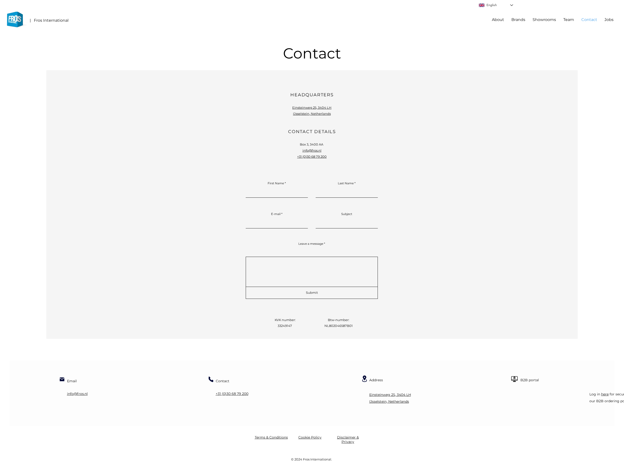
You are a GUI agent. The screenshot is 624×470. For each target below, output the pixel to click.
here (605, 394)
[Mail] (62, 379)
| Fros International (49, 20)
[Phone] (211, 379)
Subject (346, 214)
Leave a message (310, 243)
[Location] (364, 378)
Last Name (346, 183)
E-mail (276, 214)
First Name (276, 183)
